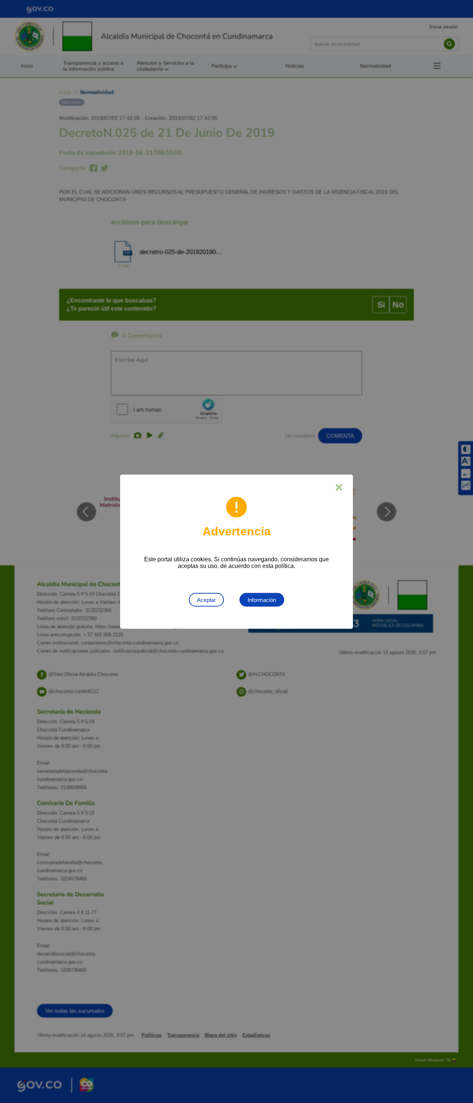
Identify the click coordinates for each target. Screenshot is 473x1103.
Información (262, 599)
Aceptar (206, 599)
